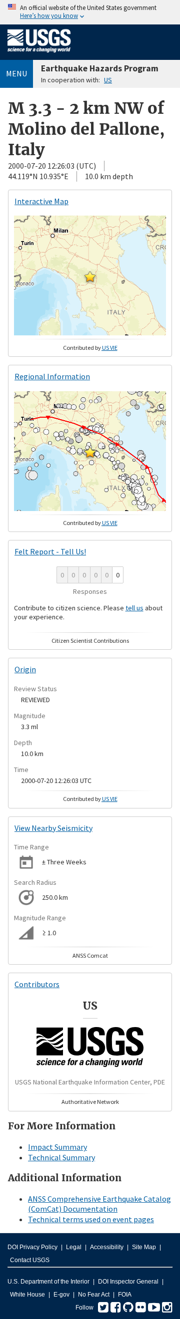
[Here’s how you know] (90, 12)
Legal (74, 1247)
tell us (135, 607)
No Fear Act (94, 1294)
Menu (16, 73)
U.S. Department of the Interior (49, 1281)
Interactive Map (41, 201)
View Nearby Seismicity (53, 828)
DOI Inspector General (128, 1281)
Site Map (144, 1247)
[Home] (39, 54)
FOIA (125, 1294)
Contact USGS (30, 1260)
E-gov (62, 1294)
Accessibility (107, 1247)
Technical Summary (61, 1157)
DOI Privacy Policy (33, 1247)
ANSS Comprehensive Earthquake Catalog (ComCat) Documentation (99, 1204)
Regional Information (52, 376)
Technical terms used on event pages (91, 1219)
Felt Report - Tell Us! (50, 551)
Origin (25, 669)
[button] (90, 276)
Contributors (37, 984)
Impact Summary (57, 1147)
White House (27, 1294)
